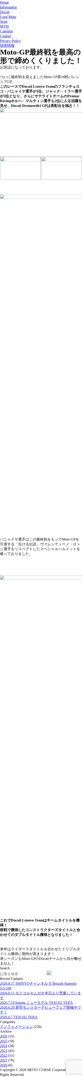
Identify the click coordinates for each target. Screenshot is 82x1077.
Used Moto (8, 17)
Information (8, 7)
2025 (3, 1041)
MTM (4, 26)
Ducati (5, 12)
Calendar (6, 31)
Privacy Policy (10, 41)
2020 (3, 1065)
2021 (3, 1060)
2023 (3, 1051)
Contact (5, 36)
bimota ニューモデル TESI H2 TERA (36, 1003)
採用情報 (7, 46)
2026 (3, 1036)
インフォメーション (16, 1027)
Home (4, 2)
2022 (3, 1055)
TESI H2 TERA (19, 1017)
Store (4, 22)
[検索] (49, 973)
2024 (3, 1046)
